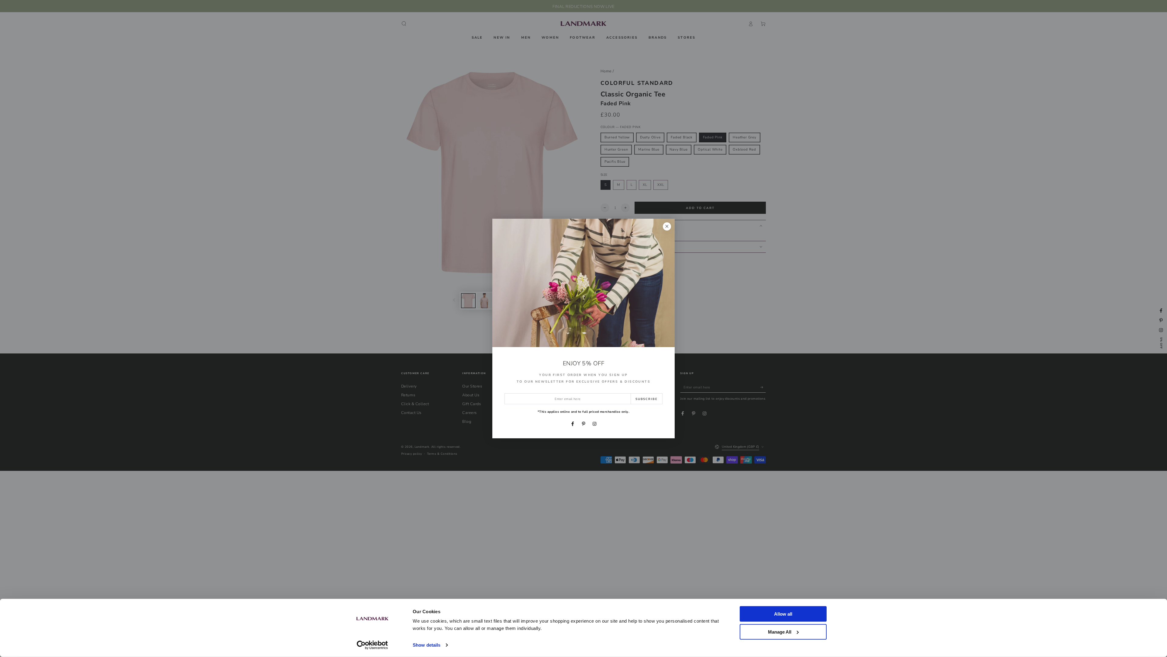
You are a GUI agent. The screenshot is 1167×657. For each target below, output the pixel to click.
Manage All (779, 631)
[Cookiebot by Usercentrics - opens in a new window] (372, 645)
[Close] (667, 226)
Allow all (783, 614)
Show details (426, 645)
